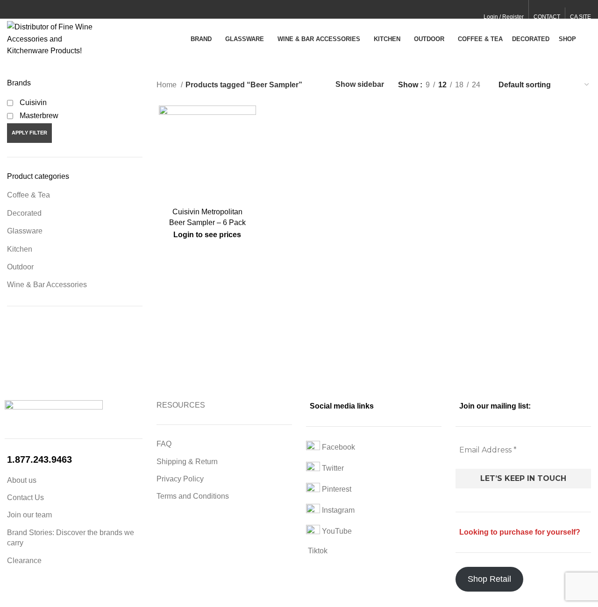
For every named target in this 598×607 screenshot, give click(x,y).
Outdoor (20, 267)
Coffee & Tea (28, 195)
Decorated (24, 213)
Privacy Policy (180, 479)
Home (167, 85)
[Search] (588, 38)
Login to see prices (207, 235)
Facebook (337, 447)
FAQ (164, 444)
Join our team (29, 515)
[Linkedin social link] (44, 10)
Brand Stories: (31, 532)
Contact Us (25, 497)
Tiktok (316, 551)
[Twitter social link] (23, 10)
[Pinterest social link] (33, 10)
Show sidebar (359, 85)
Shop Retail (489, 579)
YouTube (336, 531)
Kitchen (19, 249)
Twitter (332, 468)
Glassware (25, 231)
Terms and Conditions (193, 496)
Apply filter (29, 132)
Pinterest (335, 489)
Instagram (337, 510)
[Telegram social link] (55, 10)
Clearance (24, 561)
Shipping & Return (187, 462)
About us (21, 480)
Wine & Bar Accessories (47, 285)
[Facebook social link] (12, 10)
